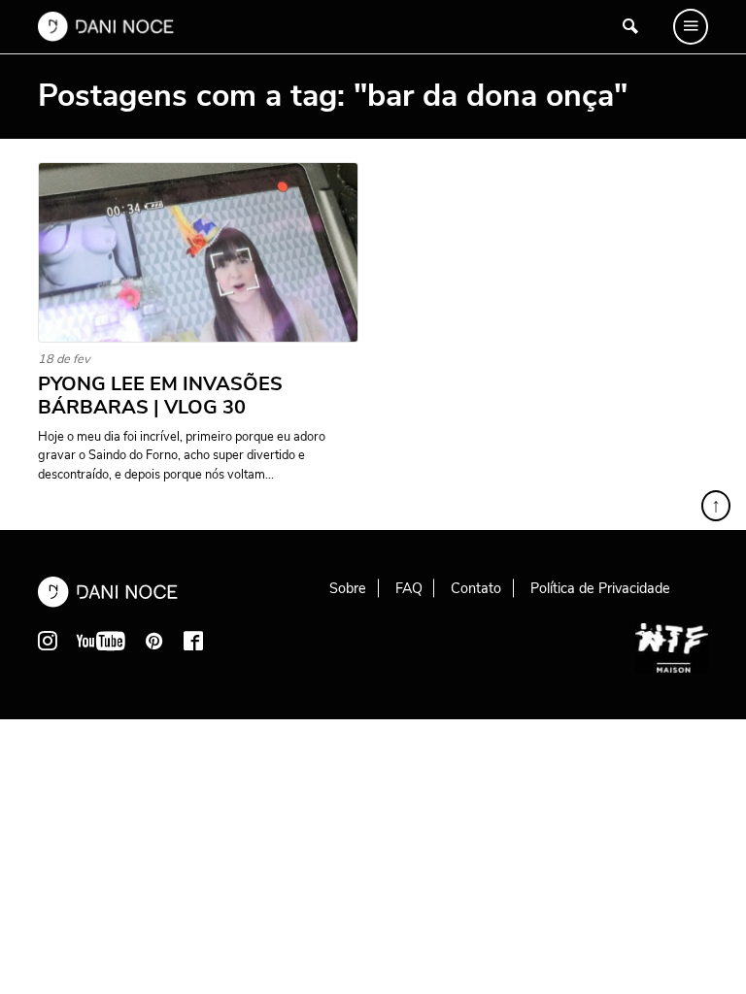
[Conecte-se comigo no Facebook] (193, 640)
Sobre (347, 588)
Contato (476, 588)
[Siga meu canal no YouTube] (101, 640)
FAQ (409, 588)
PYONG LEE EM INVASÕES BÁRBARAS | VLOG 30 (160, 396)
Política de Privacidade (600, 588)
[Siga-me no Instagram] (47, 640)
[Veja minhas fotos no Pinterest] (154, 640)
